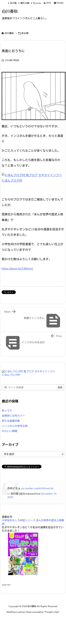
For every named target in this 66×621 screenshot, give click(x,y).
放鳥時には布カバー (13, 416)
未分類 (24, 33)
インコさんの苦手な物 (14, 426)
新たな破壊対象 (11, 421)
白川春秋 (9, 33)
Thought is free (51, 612)
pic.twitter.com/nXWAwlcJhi (37, 488)
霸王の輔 (25, 3)
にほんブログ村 (12, 181)
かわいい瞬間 (9, 431)
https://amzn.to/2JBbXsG (17, 269)
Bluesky (37, 3)
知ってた (7, 410)
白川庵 (13, 3)
